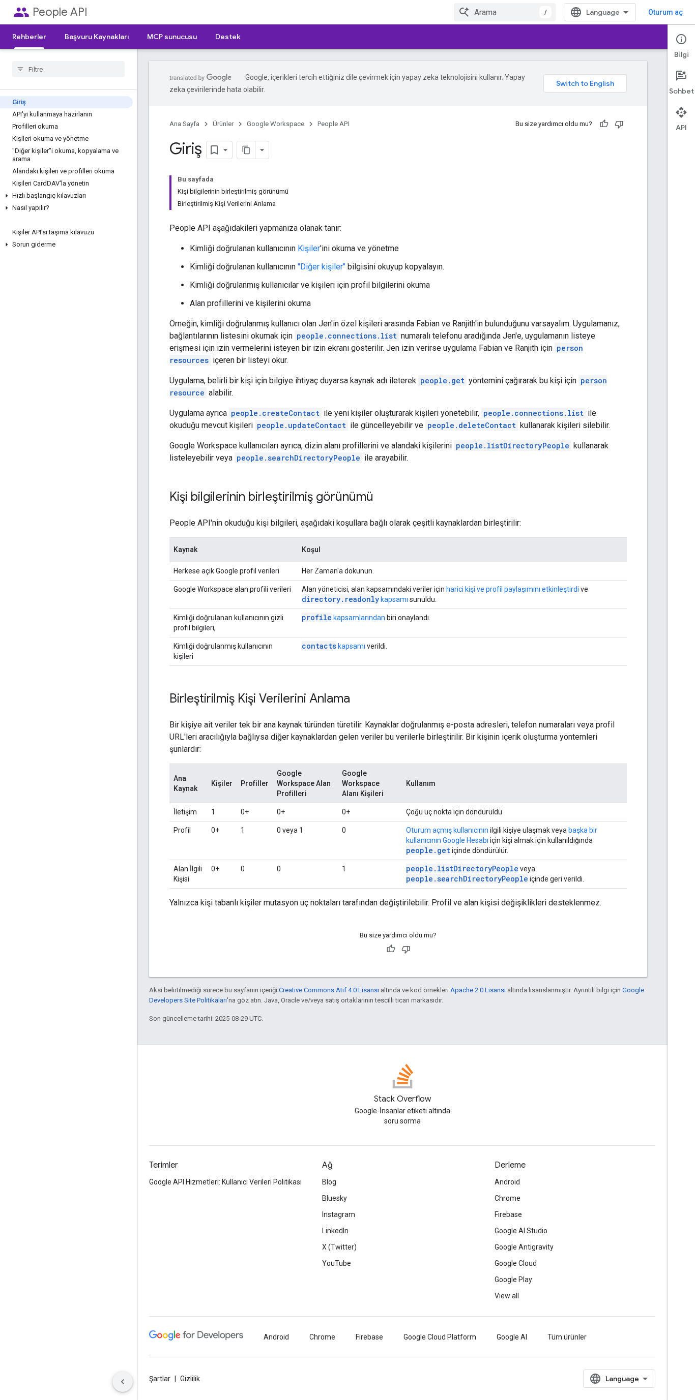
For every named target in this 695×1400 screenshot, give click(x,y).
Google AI (512, 1337)
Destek (228, 36)
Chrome (507, 1198)
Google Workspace (275, 124)
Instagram (338, 1214)
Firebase (508, 1214)
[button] (66, 196)
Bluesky (334, 1198)
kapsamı (355, 599)
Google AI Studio (521, 1231)
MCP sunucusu (172, 36)
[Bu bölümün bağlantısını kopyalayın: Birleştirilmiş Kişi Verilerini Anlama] (360, 699)
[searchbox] (68, 69)
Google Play (513, 1279)
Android (507, 1182)
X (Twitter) (339, 1247)
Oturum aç (665, 12)
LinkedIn (335, 1231)
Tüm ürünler (567, 1337)
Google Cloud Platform (439, 1337)
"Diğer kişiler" (321, 266)
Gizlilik (190, 1379)
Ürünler (223, 124)
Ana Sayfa (184, 124)
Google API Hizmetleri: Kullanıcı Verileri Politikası (225, 1182)
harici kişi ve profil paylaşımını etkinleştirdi (512, 589)
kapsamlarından (343, 618)
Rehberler (29, 36)
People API (60, 12)
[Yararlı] (604, 124)
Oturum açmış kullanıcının (447, 830)
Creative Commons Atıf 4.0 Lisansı (329, 990)
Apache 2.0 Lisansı (478, 990)
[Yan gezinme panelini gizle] (122, 1382)
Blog (329, 1182)
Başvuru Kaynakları (97, 36)
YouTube (336, 1263)
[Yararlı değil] (619, 124)
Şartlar (159, 1379)
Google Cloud (516, 1263)
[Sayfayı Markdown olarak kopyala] (246, 150)
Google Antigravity (524, 1247)
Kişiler (309, 248)
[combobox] (505, 12)
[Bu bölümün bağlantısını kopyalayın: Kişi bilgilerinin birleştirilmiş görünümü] (383, 498)
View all (507, 1296)
